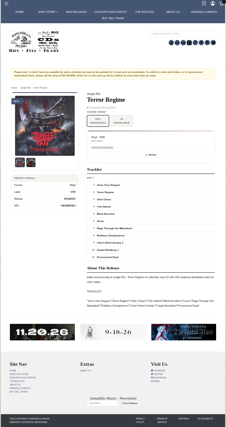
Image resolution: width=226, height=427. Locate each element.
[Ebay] (177, 43)
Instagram (159, 377)
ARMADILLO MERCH (204, 11)
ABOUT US (173, 11)
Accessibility (205, 418)
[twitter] (201, 43)
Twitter (158, 374)
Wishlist (152, 155)
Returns (184, 418)
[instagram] (207, 43)
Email (156, 381)
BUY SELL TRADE (113, 18)
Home (14, 88)
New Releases (76, 11)
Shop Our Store (19, 374)
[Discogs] (183, 43)
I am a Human (130, 403)
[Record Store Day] (189, 43)
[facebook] (195, 43)
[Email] (213, 43)
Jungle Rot (25, 88)
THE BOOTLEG (144, 11)
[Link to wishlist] (204, 4)
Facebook (159, 370)
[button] (48, 12)
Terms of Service (162, 420)
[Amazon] (171, 43)
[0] (221, 4)
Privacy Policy (140, 420)
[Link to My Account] (212, 4)
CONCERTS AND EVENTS (110, 11)
